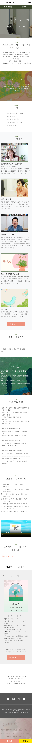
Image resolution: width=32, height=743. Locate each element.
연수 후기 (24, 7)
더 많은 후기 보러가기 (6, 556)
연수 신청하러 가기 (13, 658)
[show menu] (29, 2)
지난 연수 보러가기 (13, 324)
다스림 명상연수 (8, 7)
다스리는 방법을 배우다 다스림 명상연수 (8, 2)
